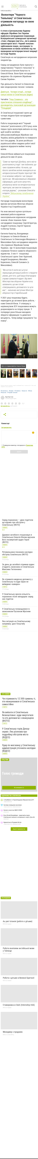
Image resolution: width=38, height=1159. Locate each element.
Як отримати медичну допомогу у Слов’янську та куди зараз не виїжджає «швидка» (17, 581)
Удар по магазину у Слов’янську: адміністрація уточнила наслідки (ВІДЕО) (19, 748)
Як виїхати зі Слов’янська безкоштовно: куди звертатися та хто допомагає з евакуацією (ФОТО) (18, 716)
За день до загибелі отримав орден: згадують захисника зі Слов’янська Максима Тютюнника (18, 567)
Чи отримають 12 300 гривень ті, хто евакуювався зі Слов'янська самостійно (19, 701)
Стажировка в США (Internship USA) (19, 1005)
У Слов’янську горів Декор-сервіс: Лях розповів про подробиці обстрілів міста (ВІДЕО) (16, 733)
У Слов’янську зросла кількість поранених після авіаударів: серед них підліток (17, 596)
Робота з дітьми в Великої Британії (18, 978)
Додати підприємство (19, 829)
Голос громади (13, 773)
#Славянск (17, 391)
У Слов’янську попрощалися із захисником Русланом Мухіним (16, 610)
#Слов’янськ (4, 391)
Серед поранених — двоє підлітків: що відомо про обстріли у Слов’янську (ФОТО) (17, 522)
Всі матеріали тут (19, 787)
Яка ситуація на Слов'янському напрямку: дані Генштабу (16, 622)
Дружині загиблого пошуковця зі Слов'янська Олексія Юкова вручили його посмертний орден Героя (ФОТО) (18, 538)
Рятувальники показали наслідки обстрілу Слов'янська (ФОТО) (17, 553)
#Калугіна (3, 392)
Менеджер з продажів (12, 1032)
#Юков (30, 391)
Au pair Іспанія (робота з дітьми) (17, 921)
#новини (11, 391)
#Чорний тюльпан (12, 392)
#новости (24, 391)
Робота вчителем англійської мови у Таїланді (18, 949)
